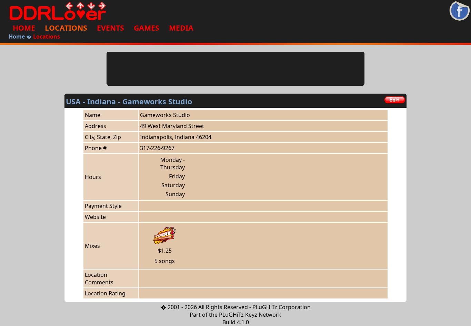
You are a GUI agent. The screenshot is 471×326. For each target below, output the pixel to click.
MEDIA (181, 28)
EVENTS (110, 28)
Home (17, 36)
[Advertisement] (235, 68)
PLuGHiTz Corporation (281, 307)
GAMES (146, 28)
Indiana (101, 101)
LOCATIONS (66, 28)
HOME (24, 28)
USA (73, 101)
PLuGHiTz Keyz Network (250, 314)
